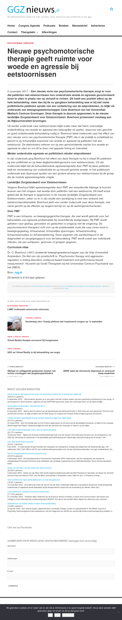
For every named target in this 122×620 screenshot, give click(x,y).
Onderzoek (23, 306)
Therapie (28, 43)
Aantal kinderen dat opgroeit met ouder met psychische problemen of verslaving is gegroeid (44, 394)
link (66, 288)
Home (11, 25)
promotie (81, 286)
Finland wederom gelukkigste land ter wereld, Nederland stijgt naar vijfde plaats (39, 418)
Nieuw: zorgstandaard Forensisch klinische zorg (26, 453)
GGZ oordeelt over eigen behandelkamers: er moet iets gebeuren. (34, 479)
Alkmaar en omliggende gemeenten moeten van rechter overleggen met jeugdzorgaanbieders (31, 371)
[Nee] (118, 612)
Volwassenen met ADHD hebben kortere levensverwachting (31, 503)
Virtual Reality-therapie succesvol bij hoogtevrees (32, 340)
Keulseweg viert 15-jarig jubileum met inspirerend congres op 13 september (64, 321)
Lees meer (68, 615)
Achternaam (12, 558)
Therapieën (28, 32)
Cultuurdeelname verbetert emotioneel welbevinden (28, 491)
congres (29, 318)
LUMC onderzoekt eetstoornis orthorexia (28, 309)
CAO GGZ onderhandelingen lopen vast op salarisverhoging (31, 429)
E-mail (10, 571)
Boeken (64, 25)
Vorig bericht (17, 367)
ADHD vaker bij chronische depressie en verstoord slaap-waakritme (89, 371)
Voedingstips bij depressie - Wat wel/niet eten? (26, 406)
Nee (57, 615)
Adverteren (98, 25)
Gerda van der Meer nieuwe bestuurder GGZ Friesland (29, 467)
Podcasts (49, 25)
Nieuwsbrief (79, 25)
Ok (50, 615)
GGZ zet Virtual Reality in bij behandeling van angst (33, 352)
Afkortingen (49, 32)
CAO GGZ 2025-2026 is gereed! (20, 441)
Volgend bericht (104, 367)
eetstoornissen (69, 286)
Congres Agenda (29, 25)
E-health (17, 336)
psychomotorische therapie (97, 286)
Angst (9, 336)
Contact (12, 32)
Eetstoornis (14, 43)
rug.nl (18, 272)
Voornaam (11, 546)
